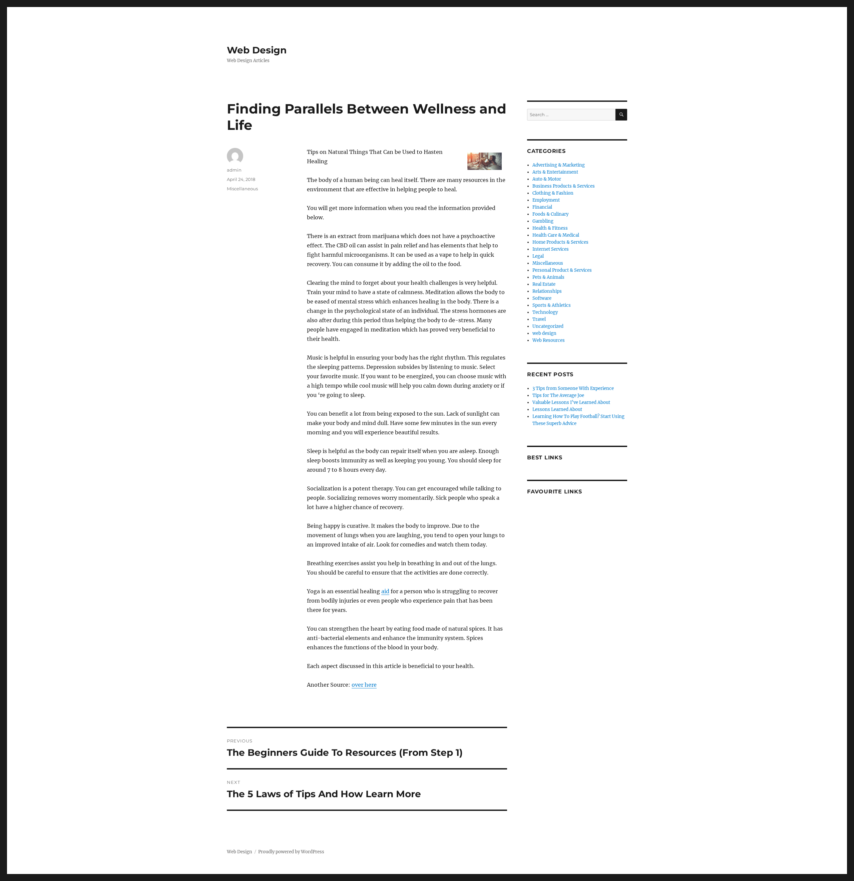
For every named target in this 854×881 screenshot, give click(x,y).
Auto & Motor (546, 179)
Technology (545, 312)
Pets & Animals (548, 277)
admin (234, 170)
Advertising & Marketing (558, 165)
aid (385, 591)
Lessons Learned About (557, 409)
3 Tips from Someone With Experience (573, 388)
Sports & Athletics (551, 305)
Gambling (542, 221)
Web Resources (548, 340)
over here (364, 684)
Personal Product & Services (562, 270)
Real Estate (543, 284)
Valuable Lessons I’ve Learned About (571, 402)
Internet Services (550, 249)
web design (544, 333)
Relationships (547, 291)
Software (541, 298)
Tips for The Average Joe (558, 395)
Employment (546, 200)
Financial (542, 207)
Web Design (257, 50)
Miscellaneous (242, 188)
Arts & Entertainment (555, 172)
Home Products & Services (560, 242)
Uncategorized (547, 326)
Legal (538, 256)
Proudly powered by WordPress (291, 852)
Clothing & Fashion (552, 193)
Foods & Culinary (550, 214)
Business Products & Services (563, 186)
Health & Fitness (550, 228)
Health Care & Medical (555, 235)
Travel (539, 319)
